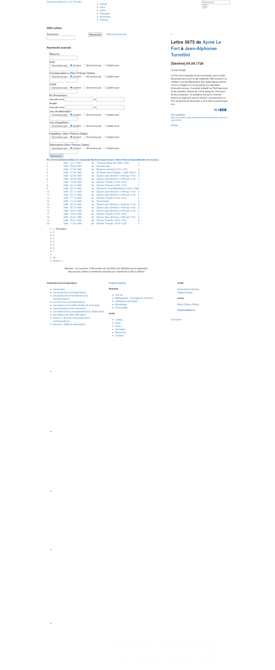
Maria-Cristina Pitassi (188, 304)
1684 (65, 166)
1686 (65, 210)
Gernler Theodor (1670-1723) (112, 182)
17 (48, 213)
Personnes (105, 16)
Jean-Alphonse (201, 48)
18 (48, 217)
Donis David (103, 201)
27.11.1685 (76, 191)
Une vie (119, 294)
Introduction (59, 289)
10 (48, 191)
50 (54, 257)
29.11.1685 (76, 194)
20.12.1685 (76, 204)
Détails (174, 125)
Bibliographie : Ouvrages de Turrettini (134, 297)
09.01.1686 (76, 210)
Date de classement (81, 159)
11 (48, 194)
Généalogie (121, 304)
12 (48, 197)
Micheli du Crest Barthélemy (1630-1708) (117, 188)
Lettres (103, 3)
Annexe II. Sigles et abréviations (69, 324)
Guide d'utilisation (185, 310)
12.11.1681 (76, 162)
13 (48, 201)
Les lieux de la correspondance (69, 301)
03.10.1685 (76, 185)
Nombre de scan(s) (148, 159)
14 (48, 204)
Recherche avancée (116, 34)
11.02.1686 (76, 223)
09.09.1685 (76, 178)
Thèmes (104, 19)
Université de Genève (188, 289)
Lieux (102, 7)
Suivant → (58, 260)
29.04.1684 (76, 166)
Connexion (176, 319)
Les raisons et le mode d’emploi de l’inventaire (76, 305)
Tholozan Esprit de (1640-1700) (113, 162)
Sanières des (103, 166)
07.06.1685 (76, 169)
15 (48, 207)
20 (48, 223)
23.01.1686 (76, 217)
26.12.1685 (76, 207)
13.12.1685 (76, 201)
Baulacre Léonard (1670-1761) (112, 169)
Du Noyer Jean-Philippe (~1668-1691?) (116, 172)
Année (66, 159)
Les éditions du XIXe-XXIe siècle (69, 314)
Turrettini (180, 54)
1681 (65, 162)
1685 (65, 169)
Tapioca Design (185, 292)
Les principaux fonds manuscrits (69, 308)
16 (48, 210)
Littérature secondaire (126, 301)
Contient (77, 65)
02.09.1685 (76, 175)
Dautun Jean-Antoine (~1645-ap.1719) (116, 175)
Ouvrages (105, 13)
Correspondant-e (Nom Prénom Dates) (117, 159)
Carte (102, 10)
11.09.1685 (76, 182)
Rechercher (53, 34)
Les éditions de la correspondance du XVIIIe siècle (78, 311)
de (93, 162)
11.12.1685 (76, 197)
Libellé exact (112, 65)
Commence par (60, 65)
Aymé (209, 42)
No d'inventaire (55, 159)
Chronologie (121, 307)
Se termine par (94, 65)
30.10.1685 (76, 188)
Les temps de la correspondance (69, 292)
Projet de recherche (117, 283)
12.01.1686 (76, 213)
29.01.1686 (76, 220)
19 (48, 220)
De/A (94, 159)
